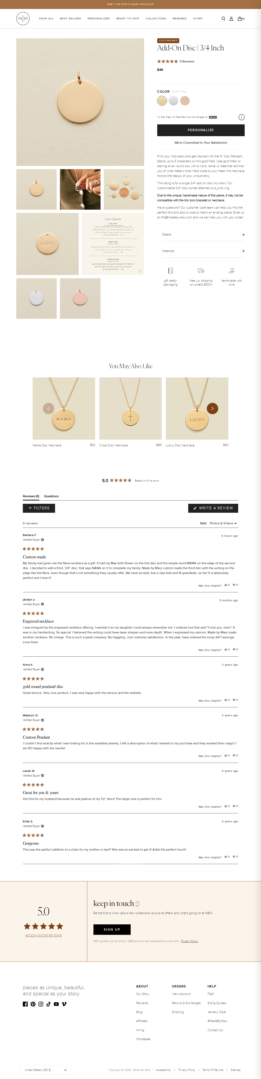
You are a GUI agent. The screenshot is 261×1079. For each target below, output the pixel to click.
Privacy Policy (186, 1070)
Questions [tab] (51, 497)
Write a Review (218, 509)
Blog (139, 1012)
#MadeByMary (218, 1021)
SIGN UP (112, 930)
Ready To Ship (127, 18)
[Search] (223, 19)
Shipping (178, 1012)
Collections (156, 18)
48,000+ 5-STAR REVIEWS (43, 935)
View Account (181, 994)
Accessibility (163, 1070)
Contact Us (215, 1030)
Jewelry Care (217, 1012)
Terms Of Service (212, 1070)
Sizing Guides (217, 1003)
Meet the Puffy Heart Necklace (130, 4)
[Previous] (48, 408)
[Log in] (231, 19)
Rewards (180, 18)
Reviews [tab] (31, 497)
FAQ (211, 994)
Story (198, 18)
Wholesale (143, 1039)
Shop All (46, 18)
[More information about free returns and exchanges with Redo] (242, 117)
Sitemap (236, 1070)
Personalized (99, 18)
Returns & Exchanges (186, 1003)
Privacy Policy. (189, 941)
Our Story (142, 994)
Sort (203, 523)
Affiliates (141, 1021)
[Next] (212, 408)
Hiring (140, 1030)
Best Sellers (70, 18)
